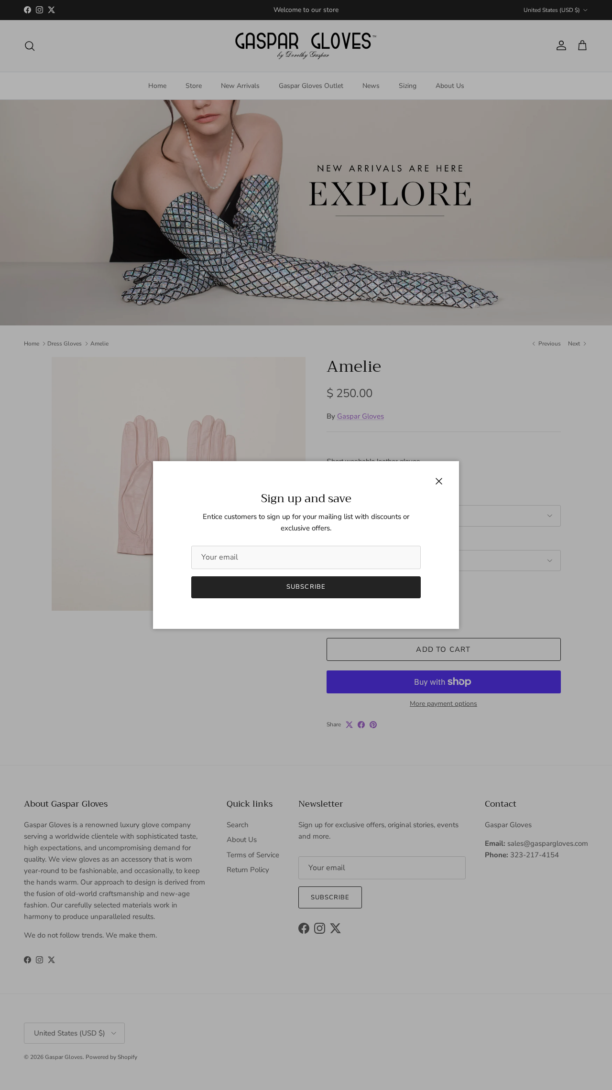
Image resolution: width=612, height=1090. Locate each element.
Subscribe (305, 587)
